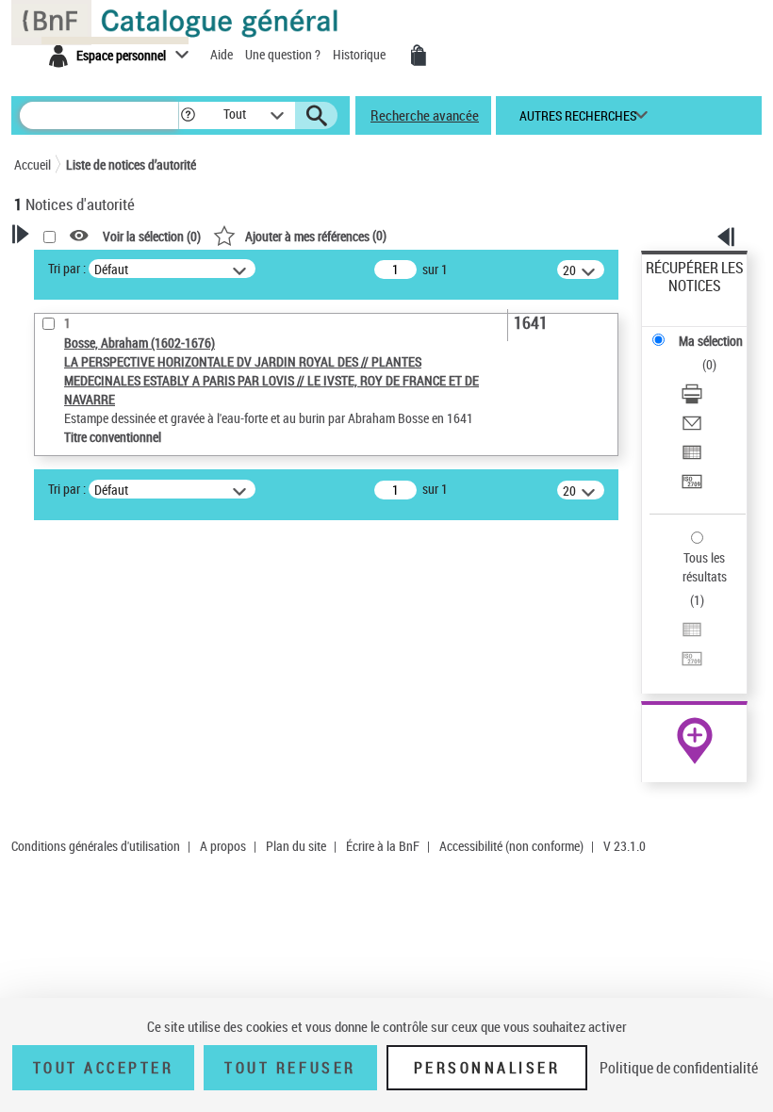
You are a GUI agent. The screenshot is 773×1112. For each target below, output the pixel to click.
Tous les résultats (705, 566)
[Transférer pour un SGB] (692, 484)
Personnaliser (487, 1067)
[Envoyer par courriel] (692, 425)
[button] (188, 115)
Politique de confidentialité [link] (679, 1067)
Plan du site (296, 846)
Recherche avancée (424, 115)
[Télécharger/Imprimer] (692, 396)
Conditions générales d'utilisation (95, 846)
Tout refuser (289, 1067)
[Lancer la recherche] (316, 116)
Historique (360, 54)
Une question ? (284, 54)
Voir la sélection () (152, 236)
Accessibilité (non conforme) (511, 846)
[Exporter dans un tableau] (692, 454)
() (315, 235)
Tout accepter (103, 1067)
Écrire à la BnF (382, 846)
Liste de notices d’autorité (131, 164)
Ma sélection (711, 341)
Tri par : (67, 268)
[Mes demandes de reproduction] (418, 55)
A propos (223, 846)
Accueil (32, 164)
